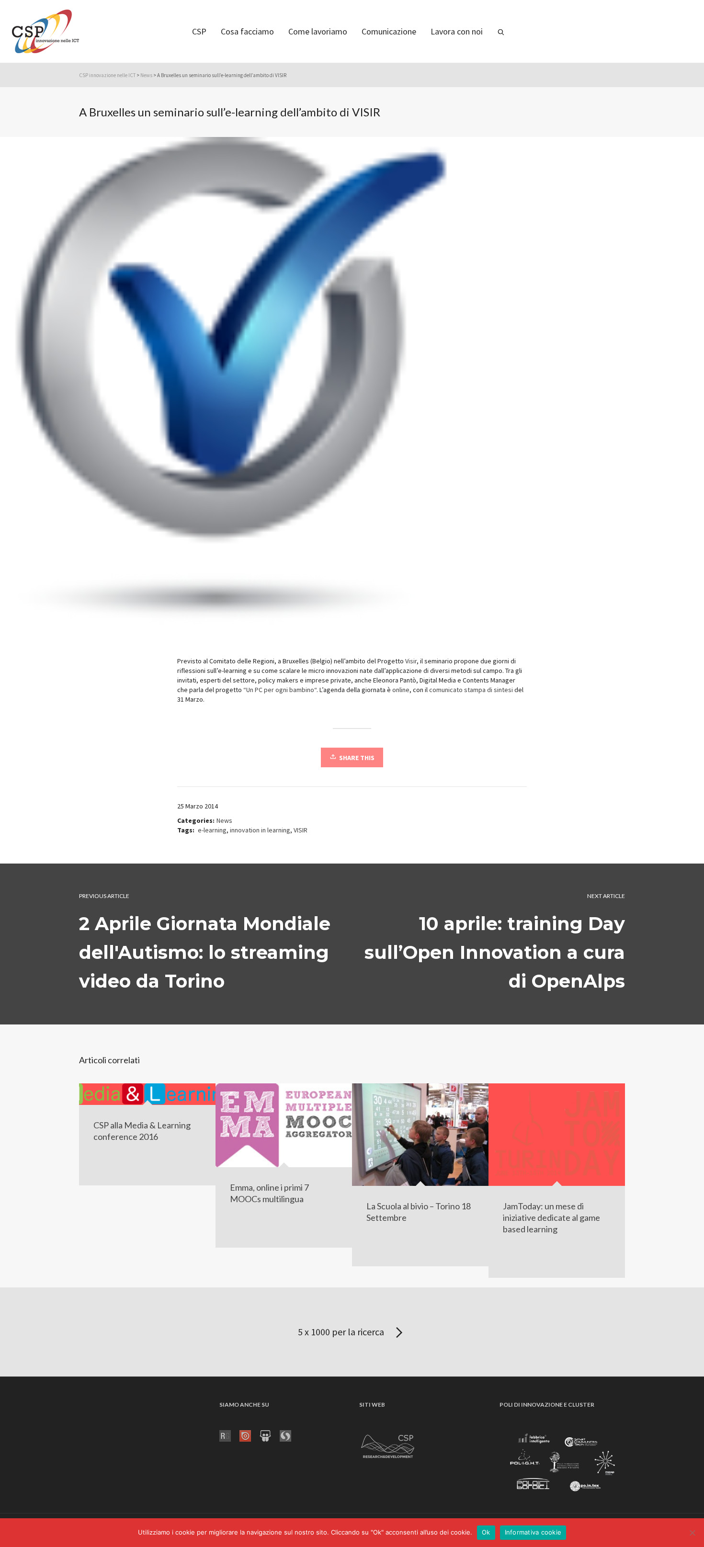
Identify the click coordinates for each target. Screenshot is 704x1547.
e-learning (212, 830)
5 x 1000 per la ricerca (342, 1332)
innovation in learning (260, 830)
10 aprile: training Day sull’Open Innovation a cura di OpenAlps (494, 952)
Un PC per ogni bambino (280, 689)
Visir (411, 661)
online (400, 689)
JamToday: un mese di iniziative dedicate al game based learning (551, 1217)
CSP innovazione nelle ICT (107, 75)
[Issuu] (249, 1435)
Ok (486, 1532)
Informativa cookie (533, 1532)
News (146, 75)
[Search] (501, 31)
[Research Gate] (229, 1435)
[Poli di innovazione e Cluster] (562, 1463)
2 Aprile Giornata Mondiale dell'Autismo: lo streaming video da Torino (204, 952)
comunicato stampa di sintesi (471, 689)
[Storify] (290, 1435)
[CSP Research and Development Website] (388, 1444)
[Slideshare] (270, 1435)
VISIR (300, 830)
